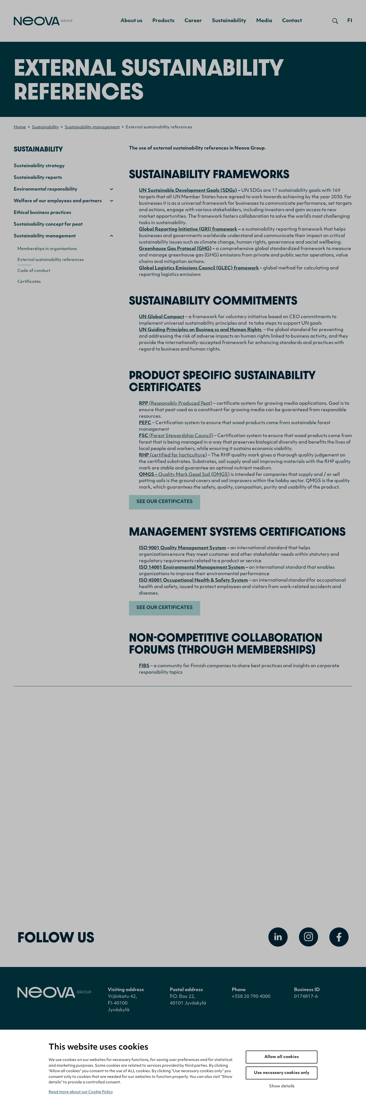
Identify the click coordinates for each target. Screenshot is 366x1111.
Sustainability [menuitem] (229, 20)
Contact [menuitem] (292, 20)
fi (349, 20)
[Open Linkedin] (278, 937)
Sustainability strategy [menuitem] (39, 166)
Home (20, 127)
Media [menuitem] (264, 20)
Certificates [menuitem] (29, 282)
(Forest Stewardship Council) (176, 436)
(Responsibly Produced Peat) (175, 404)
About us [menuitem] (131, 20)
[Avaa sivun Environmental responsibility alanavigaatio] (111, 189)
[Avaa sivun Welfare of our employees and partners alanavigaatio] (111, 201)
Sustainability (45, 127)
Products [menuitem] (163, 20)
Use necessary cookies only (281, 1073)
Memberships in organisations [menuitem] (47, 249)
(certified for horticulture (172, 455)
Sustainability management (92, 127)
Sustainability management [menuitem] (45, 236)
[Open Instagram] (308, 937)
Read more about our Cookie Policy (81, 1092)
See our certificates (164, 502)
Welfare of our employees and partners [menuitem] (58, 201)
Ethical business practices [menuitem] (42, 213)
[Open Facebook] (339, 937)
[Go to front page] (43, 21)
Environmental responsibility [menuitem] (45, 189)
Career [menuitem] (193, 20)
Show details (281, 1086)
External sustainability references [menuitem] (50, 260)
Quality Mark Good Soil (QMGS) (184, 475)
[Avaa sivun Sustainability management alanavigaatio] (111, 236)
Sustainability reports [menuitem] (38, 178)
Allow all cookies (281, 1057)
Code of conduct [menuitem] (33, 271)
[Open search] (335, 21)
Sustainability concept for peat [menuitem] (48, 224)
